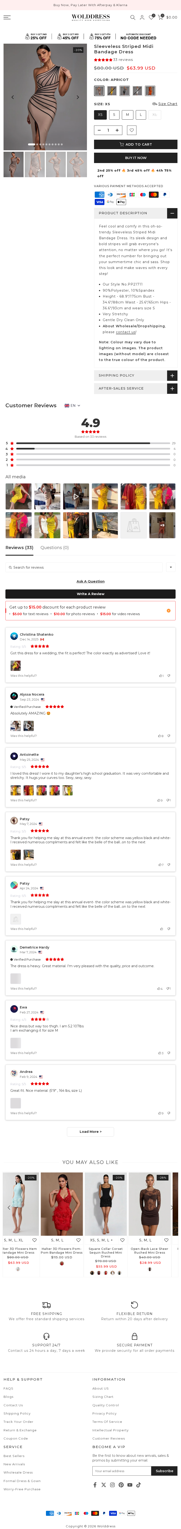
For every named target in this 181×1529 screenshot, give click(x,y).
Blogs (8, 1397)
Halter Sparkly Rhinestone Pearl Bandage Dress (156, 1252)
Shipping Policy (17, 1413)
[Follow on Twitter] (103, 1485)
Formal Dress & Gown (22, 1481)
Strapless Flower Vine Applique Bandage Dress (112, 1250)
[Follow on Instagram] (112, 1485)
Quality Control (105, 1405)
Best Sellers (14, 1456)
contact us (126, 332)
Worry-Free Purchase (22, 1489)
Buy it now (136, 158)
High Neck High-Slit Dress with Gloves (68, 1250)
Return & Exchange (20, 1430)
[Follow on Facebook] (95, 1485)
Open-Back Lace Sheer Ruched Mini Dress (24, 1250)
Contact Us (13, 1405)
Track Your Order (18, 1422)
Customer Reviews (108, 1438)
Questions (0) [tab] (55, 548)
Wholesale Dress (18, 1472)
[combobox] (171, 567)
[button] (113, 60)
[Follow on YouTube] (129, 1485)
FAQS (8, 1388)
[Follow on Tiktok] (138, 1485)
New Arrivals (14, 1464)
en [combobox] (73, 405)
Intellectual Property (110, 1430)
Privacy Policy (104, 1413)
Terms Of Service (107, 1422)
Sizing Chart (103, 1397)
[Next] (77, 97)
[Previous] (13, 97)
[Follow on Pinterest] (121, 1485)
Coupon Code (16, 1438)
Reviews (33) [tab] (19, 548)
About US (100, 1388)
